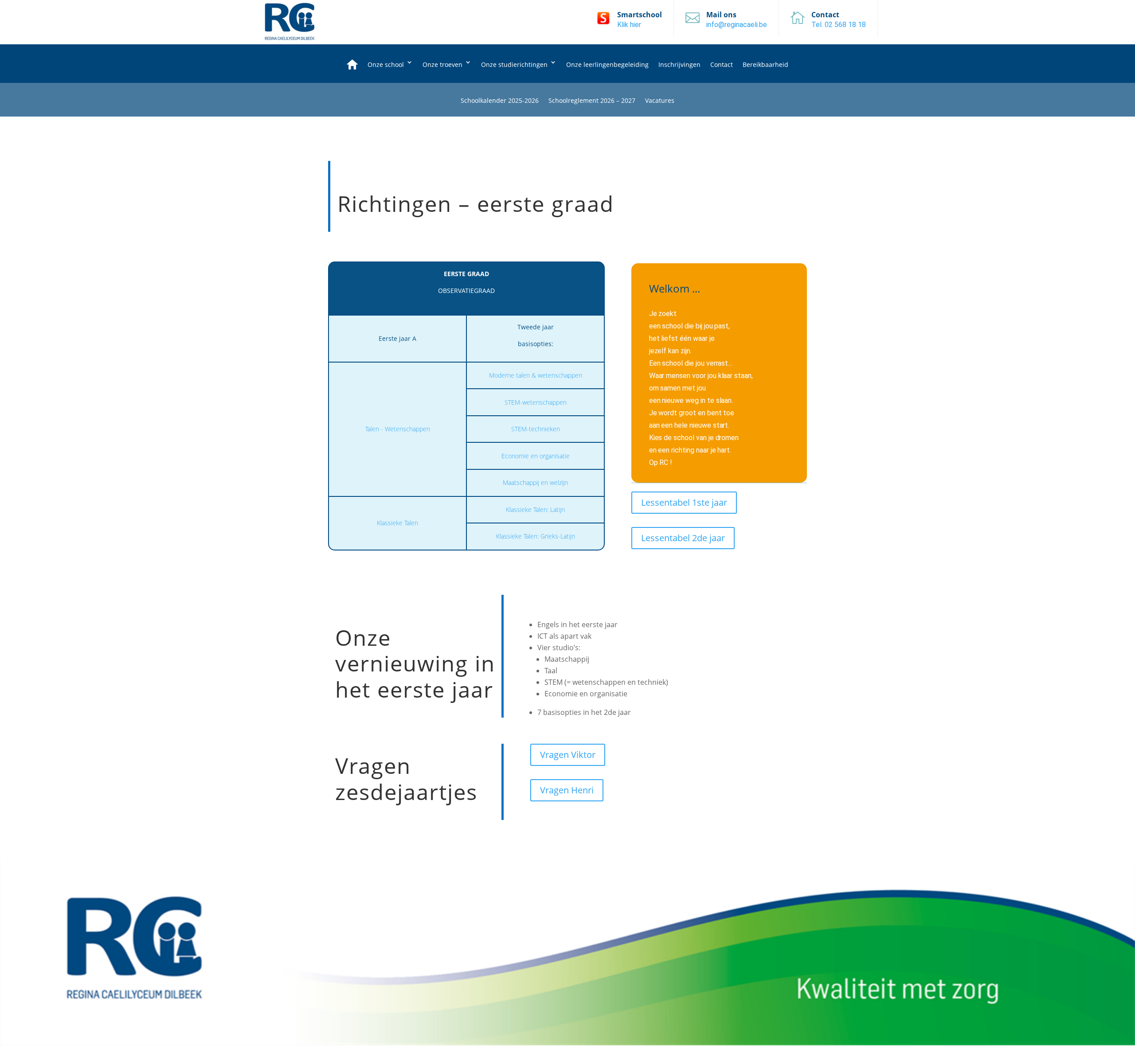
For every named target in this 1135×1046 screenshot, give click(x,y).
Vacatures (659, 101)
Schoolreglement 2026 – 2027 (591, 101)
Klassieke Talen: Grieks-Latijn (535, 536)
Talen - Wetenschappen (397, 429)
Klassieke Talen (397, 523)
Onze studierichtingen (514, 64)
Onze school (386, 64)
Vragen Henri (567, 790)
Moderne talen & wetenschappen (535, 375)
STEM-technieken (535, 429)
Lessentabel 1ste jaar (684, 502)
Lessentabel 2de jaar (683, 538)
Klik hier (629, 24)
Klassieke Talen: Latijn (535, 509)
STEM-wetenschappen (536, 402)
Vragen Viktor (567, 755)
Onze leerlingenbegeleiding (607, 64)
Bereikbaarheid (765, 64)
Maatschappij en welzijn (535, 482)
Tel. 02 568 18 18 (838, 24)
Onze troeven (442, 64)
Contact (721, 64)
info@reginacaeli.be (736, 24)
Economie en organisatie (535, 456)
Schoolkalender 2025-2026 (500, 101)
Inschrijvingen (679, 64)
